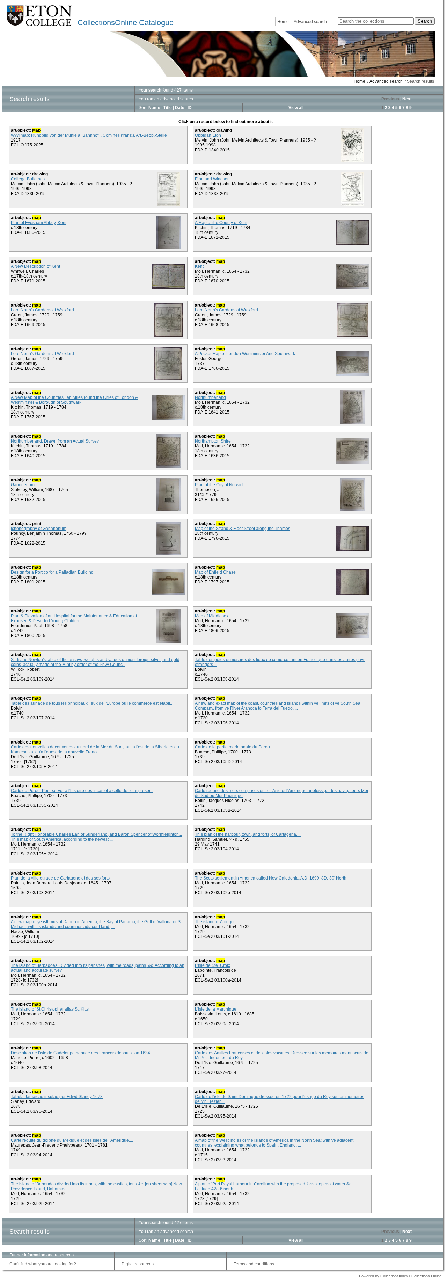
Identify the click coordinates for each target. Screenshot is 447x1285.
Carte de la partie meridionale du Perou (232, 747)
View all (295, 107)
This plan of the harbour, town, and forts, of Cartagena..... (248, 834)
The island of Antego (214, 921)
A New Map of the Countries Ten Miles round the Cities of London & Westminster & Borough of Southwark (74, 400)
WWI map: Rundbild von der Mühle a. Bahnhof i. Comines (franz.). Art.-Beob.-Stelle (89, 135)
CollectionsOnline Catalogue (126, 22)
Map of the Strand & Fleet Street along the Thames (242, 528)
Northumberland (210, 397)
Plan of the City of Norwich (220, 484)
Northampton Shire (213, 441)
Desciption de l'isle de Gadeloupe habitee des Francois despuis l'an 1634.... (82, 1052)
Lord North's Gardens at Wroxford (42, 310)
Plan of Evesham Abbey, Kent (38, 222)
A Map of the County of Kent (221, 222)
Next (407, 98)
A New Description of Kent (35, 266)
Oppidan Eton (208, 135)
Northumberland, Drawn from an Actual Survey (55, 441)
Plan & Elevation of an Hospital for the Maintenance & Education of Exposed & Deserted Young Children (74, 618)
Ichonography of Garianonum (38, 528)
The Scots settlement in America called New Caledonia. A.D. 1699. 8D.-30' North (270, 878)
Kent (199, 266)
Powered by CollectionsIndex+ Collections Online (400, 1276)
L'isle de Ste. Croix (212, 965)
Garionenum (23, 484)
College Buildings (28, 179)
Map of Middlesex (211, 615)
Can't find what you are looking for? (42, 1264)
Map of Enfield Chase (215, 572)
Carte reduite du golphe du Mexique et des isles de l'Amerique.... (72, 1140)
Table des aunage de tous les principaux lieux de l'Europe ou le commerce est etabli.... (92, 703)
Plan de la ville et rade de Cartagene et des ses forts (60, 878)
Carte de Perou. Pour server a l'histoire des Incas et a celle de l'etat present (82, 790)
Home (283, 21)
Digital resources (138, 1264)
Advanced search (310, 21)
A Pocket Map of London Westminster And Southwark (245, 353)
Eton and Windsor (212, 179)
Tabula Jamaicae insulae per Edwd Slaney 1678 (57, 1096)
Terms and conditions (254, 1264)
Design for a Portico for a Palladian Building (52, 572)
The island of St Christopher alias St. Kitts (50, 1009)
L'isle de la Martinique (215, 1009)
